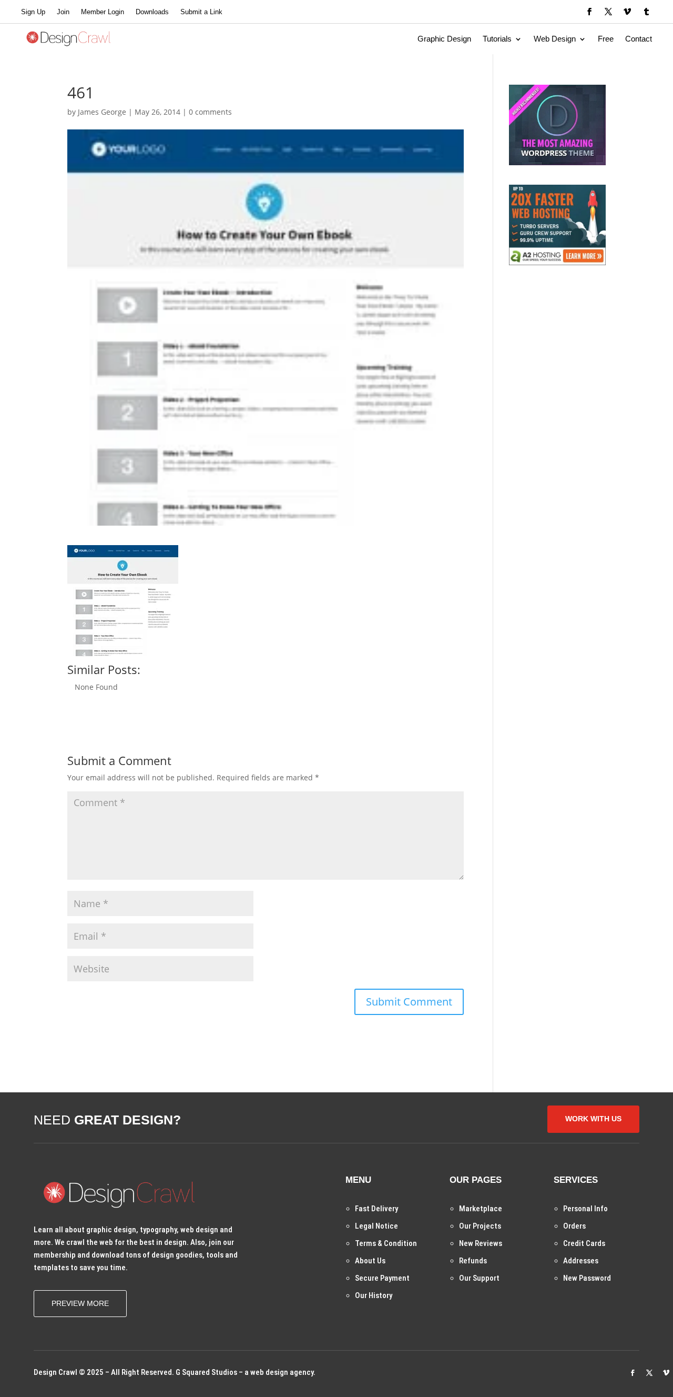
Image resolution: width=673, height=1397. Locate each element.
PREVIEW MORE (80, 1303)
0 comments (210, 112)
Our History (373, 1295)
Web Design (555, 39)
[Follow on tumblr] (646, 11)
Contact (638, 39)
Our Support (479, 1278)
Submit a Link (201, 12)
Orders (574, 1226)
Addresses (580, 1260)
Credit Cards (584, 1243)
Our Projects (480, 1226)
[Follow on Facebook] (589, 11)
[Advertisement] (588, 350)
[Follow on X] (608, 11)
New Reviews (480, 1243)
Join (63, 12)
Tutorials (497, 39)
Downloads (152, 12)
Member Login (102, 12)
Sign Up (33, 12)
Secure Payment (382, 1278)
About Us (370, 1260)
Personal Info (585, 1208)
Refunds (473, 1260)
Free (606, 39)
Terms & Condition (386, 1243)
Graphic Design (444, 39)
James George (102, 112)
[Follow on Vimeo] (627, 11)
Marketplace (480, 1208)
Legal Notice (376, 1226)
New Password (587, 1278)
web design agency (281, 1372)
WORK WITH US (593, 1118)
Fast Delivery (376, 1208)
